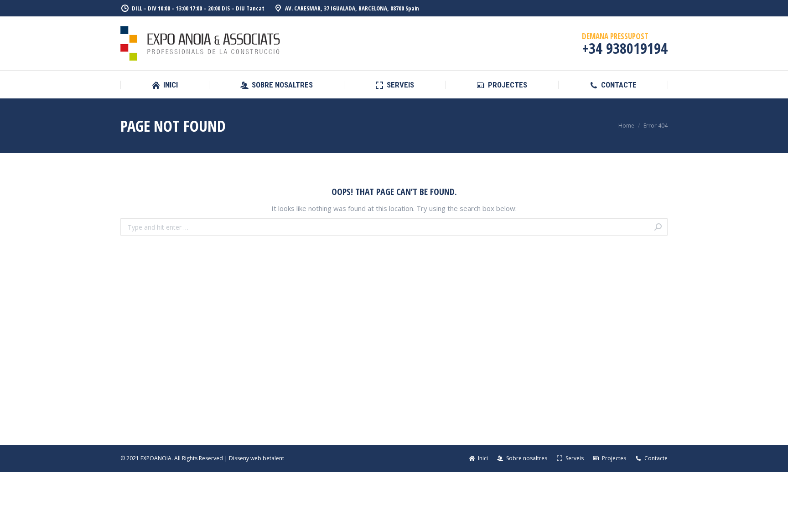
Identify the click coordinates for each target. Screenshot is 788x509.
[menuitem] (164, 85)
